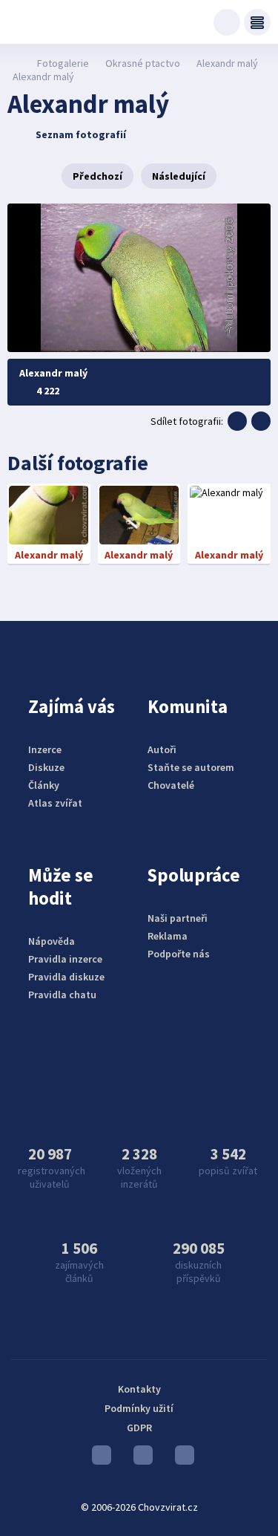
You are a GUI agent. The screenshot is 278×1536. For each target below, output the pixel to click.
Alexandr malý (227, 63)
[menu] (257, 22)
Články (43, 785)
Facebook (181, 1459)
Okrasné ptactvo (142, 63)
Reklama (168, 936)
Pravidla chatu (62, 994)
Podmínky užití (139, 1408)
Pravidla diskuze (66, 976)
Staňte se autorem (191, 767)
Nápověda (51, 941)
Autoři (162, 749)
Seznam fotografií (81, 134)
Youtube (98, 1459)
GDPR (139, 1427)
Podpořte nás (179, 953)
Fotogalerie (63, 63)
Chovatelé (171, 785)
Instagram (139, 1459)
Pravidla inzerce (65, 959)
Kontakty (139, 1389)
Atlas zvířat (55, 803)
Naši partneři (178, 918)
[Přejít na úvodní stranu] (15, 63)
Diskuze (46, 767)
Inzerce (45, 749)
